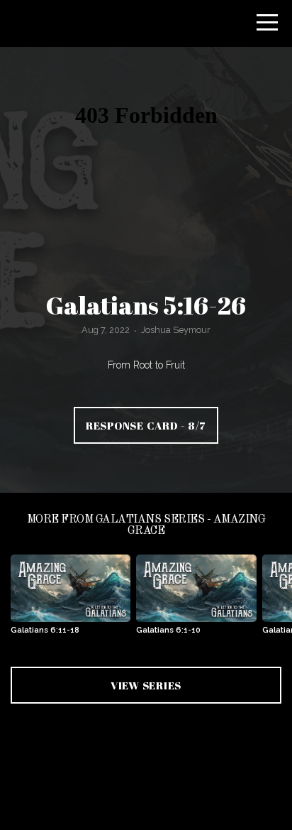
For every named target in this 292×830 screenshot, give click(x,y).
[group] (70, 600)
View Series (146, 685)
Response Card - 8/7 (146, 425)
